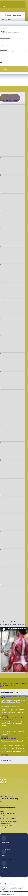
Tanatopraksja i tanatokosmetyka (7, 807)
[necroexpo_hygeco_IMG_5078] (12, 139)
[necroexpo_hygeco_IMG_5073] (12, 424)
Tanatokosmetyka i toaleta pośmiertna (8, 821)
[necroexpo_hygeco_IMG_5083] (12, 513)
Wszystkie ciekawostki (5, 760)
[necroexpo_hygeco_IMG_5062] (12, 264)
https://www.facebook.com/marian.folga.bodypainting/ (13, 624)
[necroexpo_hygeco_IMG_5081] (12, 104)
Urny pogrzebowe (4, 809)
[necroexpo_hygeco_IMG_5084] (12, 318)
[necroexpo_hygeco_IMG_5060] (12, 282)
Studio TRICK (10, 894)
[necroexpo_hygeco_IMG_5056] (12, 603)
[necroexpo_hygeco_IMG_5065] (12, 531)
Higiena (2, 811)
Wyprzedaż (2, 815)
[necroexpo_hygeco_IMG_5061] (12, 211)
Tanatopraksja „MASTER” (6, 825)
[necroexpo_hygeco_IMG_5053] (12, 300)
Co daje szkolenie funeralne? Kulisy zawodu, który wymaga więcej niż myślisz (12, 723)
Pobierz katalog (3, 686)
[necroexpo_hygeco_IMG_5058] (12, 175)
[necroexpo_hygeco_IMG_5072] (12, 460)
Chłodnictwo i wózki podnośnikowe (8, 813)
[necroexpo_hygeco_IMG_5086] (12, 246)
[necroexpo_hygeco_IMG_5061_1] (12, 389)
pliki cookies (13, 888)
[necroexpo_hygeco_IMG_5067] (12, 478)
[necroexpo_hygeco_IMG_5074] (12, 371)
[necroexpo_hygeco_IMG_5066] (12, 496)
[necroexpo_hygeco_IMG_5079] (12, 585)
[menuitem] (12, 3)
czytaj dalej (4, 716)
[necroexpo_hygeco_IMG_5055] (12, 193)
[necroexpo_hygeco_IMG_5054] (12, 122)
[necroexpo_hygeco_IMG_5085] (12, 353)
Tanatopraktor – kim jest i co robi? (12, 741)
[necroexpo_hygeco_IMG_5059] (12, 567)
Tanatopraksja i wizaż (5, 823)
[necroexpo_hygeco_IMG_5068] (12, 157)
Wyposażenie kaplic (4, 805)
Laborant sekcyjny (4, 827)
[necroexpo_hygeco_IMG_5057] (12, 228)
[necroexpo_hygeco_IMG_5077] (12, 442)
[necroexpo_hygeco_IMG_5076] (12, 407)
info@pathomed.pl (5, 871)
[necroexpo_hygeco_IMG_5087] (12, 549)
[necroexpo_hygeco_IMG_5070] (12, 335)
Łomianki (7, 849)
